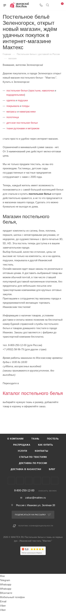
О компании (15, 438)
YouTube (28, 480)
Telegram (20, 480)
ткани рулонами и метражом (22, 128)
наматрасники (27, 111)
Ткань (35, 438)
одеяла (10, 100)
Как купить (45, 445)
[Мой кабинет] (53, 5)
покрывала (12, 105)
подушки (23, 100)
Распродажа (21, 445)
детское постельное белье (22, 122)
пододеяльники (15, 94)
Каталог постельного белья (33, 393)
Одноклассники (37, 480)
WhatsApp (54, 480)
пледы (25, 105)
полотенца (12, 117)
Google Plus (46, 480)
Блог (52, 469)
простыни (34, 90)
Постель (53, 438)
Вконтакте (11, 480)
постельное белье (17, 90)
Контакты (41, 451)
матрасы (11, 111)
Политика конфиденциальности (35, 526)
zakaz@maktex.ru (35, 497)
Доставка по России (33, 463)
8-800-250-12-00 (24, 490)
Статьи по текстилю (33, 457)
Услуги (22, 451)
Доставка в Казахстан (26, 469)
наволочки (48, 90)
